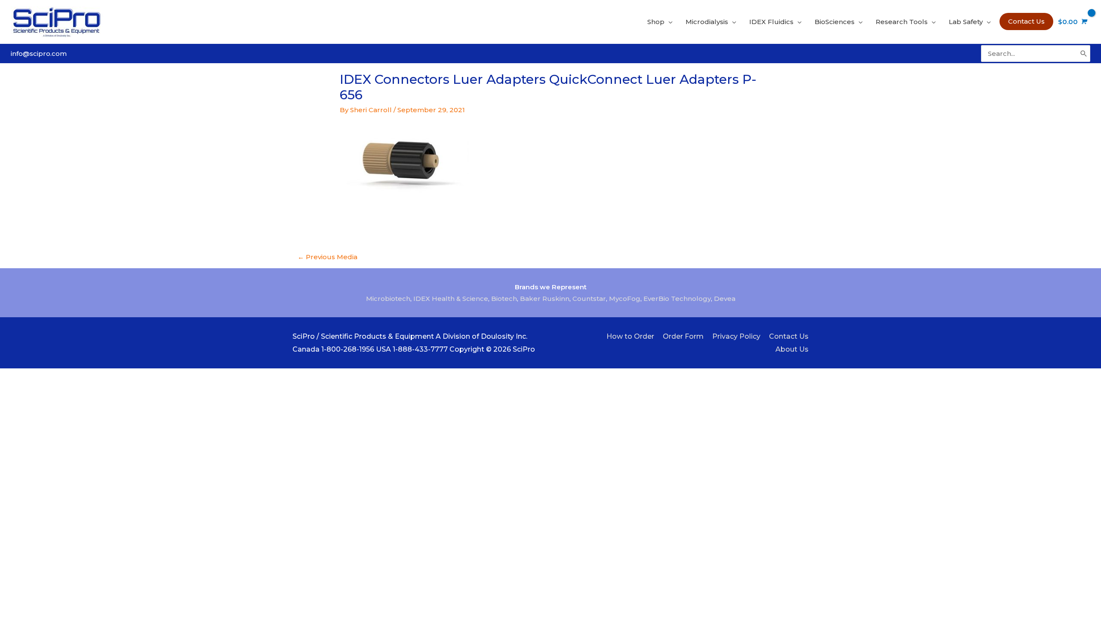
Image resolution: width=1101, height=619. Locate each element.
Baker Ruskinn (544, 298)
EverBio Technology (677, 298)
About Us (792, 349)
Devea (724, 298)
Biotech (504, 298)
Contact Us (789, 336)
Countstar (589, 298)
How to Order (630, 336)
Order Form (683, 336)
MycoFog (624, 298)
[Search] (1084, 53)
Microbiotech (388, 298)
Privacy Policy (736, 336)
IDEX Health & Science (450, 298)
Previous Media (327, 257)
